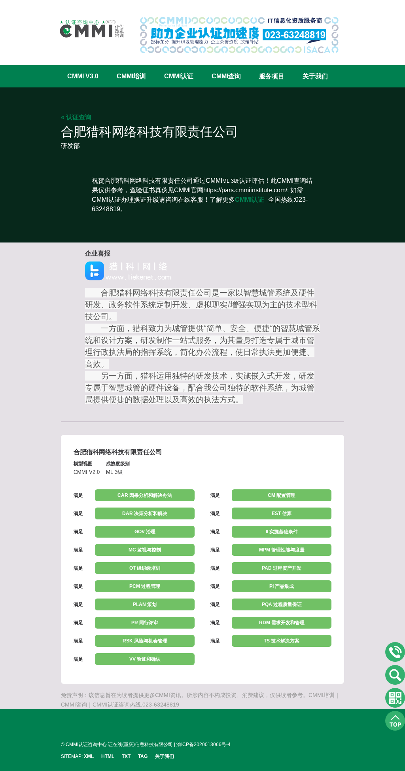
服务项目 (271, 76)
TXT (126, 756)
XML (89, 756)
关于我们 (315, 76)
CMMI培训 (131, 76)
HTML (107, 756)
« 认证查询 (76, 117)
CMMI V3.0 (82, 76)
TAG (143, 756)
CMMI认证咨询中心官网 (86, 28)
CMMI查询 (226, 76)
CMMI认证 (178, 76)
